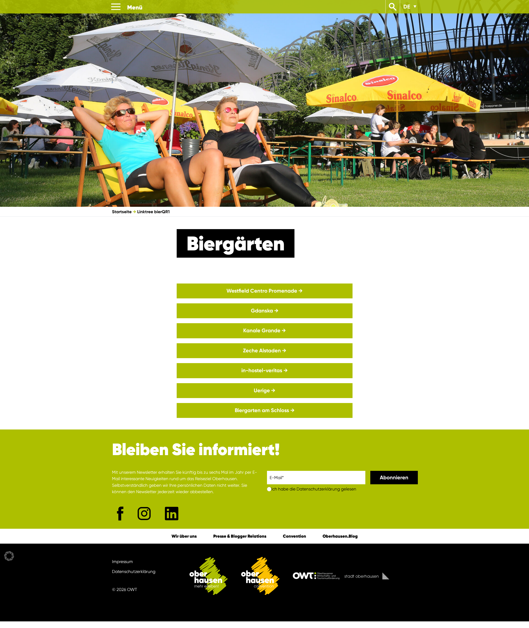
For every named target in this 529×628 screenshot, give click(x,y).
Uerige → (264, 390)
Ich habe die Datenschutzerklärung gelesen (313, 489)
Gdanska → (264, 310)
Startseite (122, 211)
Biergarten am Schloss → (264, 410)
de (406, 6)
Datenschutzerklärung (133, 571)
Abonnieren (394, 477)
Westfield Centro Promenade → (264, 291)
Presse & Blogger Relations (239, 536)
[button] (9, 556)
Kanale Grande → (264, 330)
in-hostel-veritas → (264, 370)
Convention (294, 536)
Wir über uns (184, 536)
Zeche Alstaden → (264, 350)
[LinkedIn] (171, 513)
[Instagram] (144, 513)
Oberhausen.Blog (340, 536)
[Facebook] (120, 513)
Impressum (122, 561)
